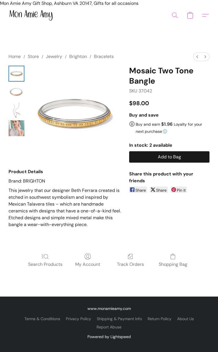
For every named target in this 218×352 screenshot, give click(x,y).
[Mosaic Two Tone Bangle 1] (16, 92)
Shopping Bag (173, 264)
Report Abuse (109, 327)
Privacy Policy (78, 318)
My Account (87, 264)
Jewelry (54, 56)
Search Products (45, 264)
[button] (31, 15)
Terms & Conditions (42, 318)
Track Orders (130, 264)
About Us (185, 318)
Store (33, 56)
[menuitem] (197, 57)
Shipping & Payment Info (119, 318)
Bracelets (104, 56)
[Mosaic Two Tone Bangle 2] (16, 110)
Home (15, 56)
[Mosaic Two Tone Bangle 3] (16, 128)
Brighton (78, 56)
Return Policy (159, 318)
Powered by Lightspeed (109, 336)
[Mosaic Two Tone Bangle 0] (16, 74)
